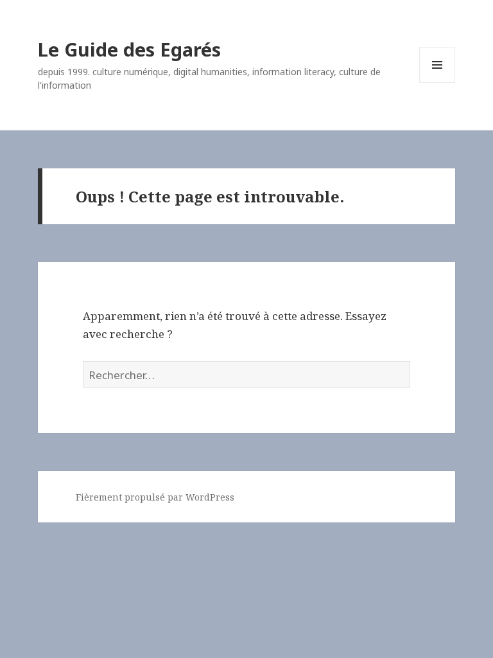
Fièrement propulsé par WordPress (155, 497)
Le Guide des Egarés (129, 49)
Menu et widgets (437, 82)
